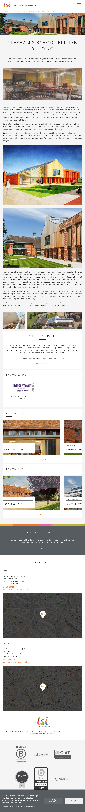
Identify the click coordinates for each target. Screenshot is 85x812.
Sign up (42, 540)
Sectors (13, 11)
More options (53, 801)
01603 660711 (8, 579)
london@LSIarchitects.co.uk (15, 654)
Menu (79, 5)
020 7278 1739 (9, 652)
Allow (74, 801)
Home (6, 11)
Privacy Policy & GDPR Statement (19, 806)
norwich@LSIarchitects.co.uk (15, 582)
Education (22, 11)
